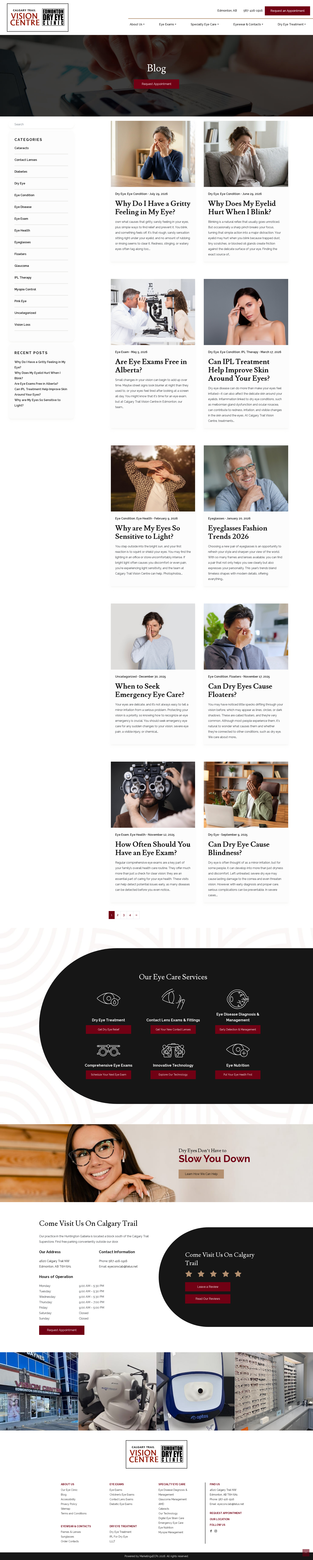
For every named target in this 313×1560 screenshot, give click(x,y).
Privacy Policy (69, 1504)
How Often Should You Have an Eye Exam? (153, 849)
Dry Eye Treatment (291, 24)
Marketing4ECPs (149, 1556)
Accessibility (68, 1499)
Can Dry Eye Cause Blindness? (239, 849)
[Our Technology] (173, 1050)
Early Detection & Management (238, 1029)
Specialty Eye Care (203, 24)
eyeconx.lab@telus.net (123, 1266)
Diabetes (20, 171)
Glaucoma (21, 266)
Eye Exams (166, 24)
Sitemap (65, 1508)
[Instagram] (215, 1530)
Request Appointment (156, 84)
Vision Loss (22, 324)
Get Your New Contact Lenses (173, 1029)
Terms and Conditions (74, 1513)
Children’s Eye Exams (122, 1494)
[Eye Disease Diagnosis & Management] (238, 999)
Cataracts (21, 148)
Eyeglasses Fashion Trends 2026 (237, 532)
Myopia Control (25, 289)
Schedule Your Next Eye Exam (108, 1074)
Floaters (20, 254)
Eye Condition (24, 195)
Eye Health (22, 230)
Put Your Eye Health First (238, 1074)
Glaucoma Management (172, 1499)
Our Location (219, 1519)
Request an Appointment (287, 10)
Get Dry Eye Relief (108, 1029)
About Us (136, 24)
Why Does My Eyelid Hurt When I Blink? (242, 208)
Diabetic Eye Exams (121, 1504)
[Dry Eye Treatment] (108, 999)
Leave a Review (207, 1286)
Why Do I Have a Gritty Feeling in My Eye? (152, 208)
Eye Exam (21, 218)
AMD (161, 1504)
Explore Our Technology (173, 1074)
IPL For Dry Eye (119, 1536)
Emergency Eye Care (170, 1522)
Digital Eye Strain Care (171, 1518)
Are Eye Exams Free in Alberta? (36, 383)
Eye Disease (23, 207)
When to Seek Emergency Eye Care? (149, 690)
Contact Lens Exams (121, 1499)
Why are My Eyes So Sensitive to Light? (147, 532)
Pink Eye (20, 301)
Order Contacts (70, 1541)
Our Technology (168, 1513)
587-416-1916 (253, 10)
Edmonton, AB (227, 10)
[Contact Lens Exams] (173, 999)
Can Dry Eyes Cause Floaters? (240, 690)
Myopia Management (170, 1532)
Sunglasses (67, 1536)
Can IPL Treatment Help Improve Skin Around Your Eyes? (239, 370)
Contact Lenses (25, 160)
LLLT (112, 1541)
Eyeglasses (22, 242)
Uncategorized (25, 313)
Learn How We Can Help (201, 1174)
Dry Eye (19, 183)
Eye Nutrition (165, 1527)
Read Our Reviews (207, 1298)
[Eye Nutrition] (238, 1050)
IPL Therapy (23, 277)
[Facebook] (211, 1530)
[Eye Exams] (108, 1050)
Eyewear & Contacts (247, 24)
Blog (63, 1494)
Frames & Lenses (71, 1531)
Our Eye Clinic (69, 1489)
